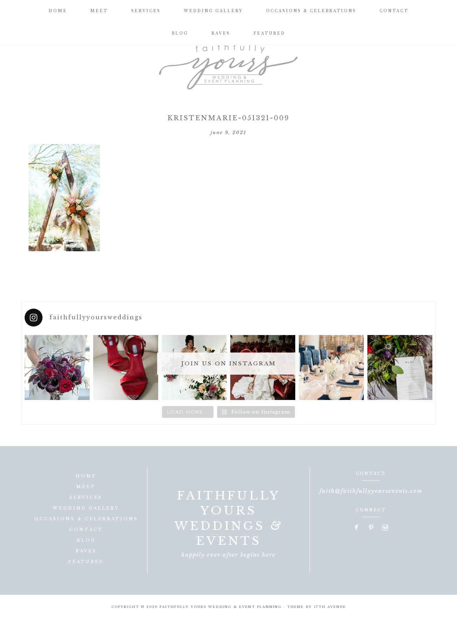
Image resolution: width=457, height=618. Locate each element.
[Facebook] (357, 528)
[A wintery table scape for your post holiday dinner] (331, 367)
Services (86, 497)
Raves (86, 550)
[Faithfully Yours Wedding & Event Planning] (228, 64)
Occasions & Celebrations (86, 518)
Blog (86, 540)
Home (86, 475)
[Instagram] (385, 528)
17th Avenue (330, 607)
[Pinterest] (371, 528)
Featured (86, 561)
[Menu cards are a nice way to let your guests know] (399, 367)
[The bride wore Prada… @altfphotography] (125, 367)
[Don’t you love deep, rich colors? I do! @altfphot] (57, 367)
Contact (86, 529)
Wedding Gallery (86, 508)
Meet (86, 486)
